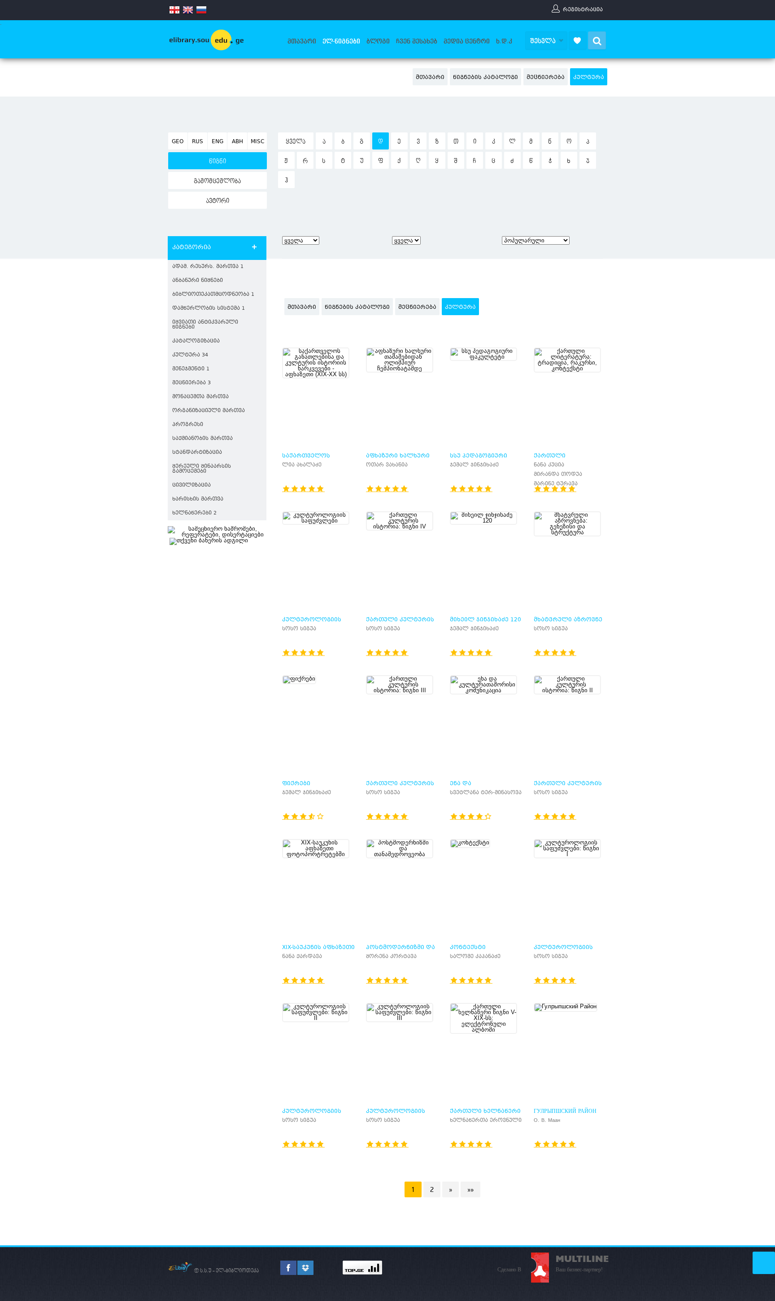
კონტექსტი (468, 948)
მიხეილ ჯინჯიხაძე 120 (485, 620)
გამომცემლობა (217, 181)
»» (470, 1189)
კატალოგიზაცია (196, 341)
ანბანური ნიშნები (197, 281)
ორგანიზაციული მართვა (208, 411)
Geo (177, 142)
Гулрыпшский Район (565, 1112)
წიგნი (217, 161)
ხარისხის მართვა (197, 499)
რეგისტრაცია (583, 9)
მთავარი (301, 41)
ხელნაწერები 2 (194, 513)
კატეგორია (191, 247)
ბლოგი (378, 41)
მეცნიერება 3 (191, 383)
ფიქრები (296, 784)
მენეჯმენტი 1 (190, 369)
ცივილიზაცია (191, 485)
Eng (217, 142)
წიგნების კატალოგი (485, 78)
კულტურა (588, 78)
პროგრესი (187, 425)
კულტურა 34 (190, 355)
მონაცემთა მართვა (200, 397)
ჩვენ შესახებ (416, 41)
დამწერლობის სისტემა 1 (208, 308)
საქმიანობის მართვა (202, 439)
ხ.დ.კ (504, 41)
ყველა (295, 141)
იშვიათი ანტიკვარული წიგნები (205, 325)
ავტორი (217, 201)
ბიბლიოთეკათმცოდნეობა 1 (213, 295)
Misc (257, 142)
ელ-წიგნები (341, 41)
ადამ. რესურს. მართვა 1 (208, 267)
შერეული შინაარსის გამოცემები (201, 469)
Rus (197, 142)
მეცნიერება (546, 78)
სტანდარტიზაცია (197, 453)
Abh (237, 142)
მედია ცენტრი (467, 41)
